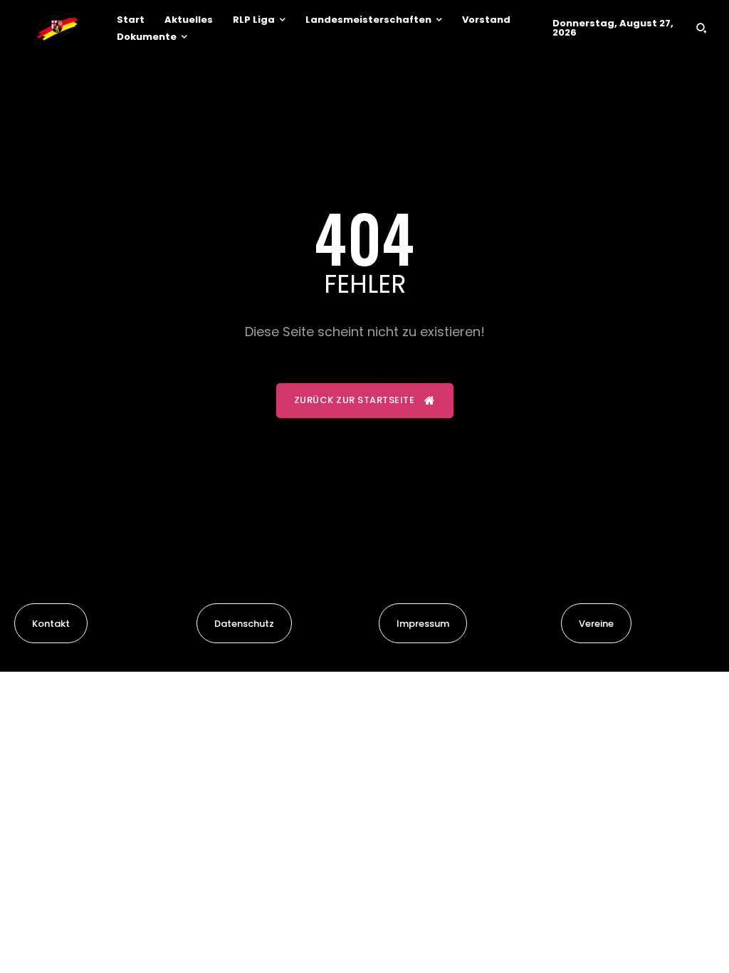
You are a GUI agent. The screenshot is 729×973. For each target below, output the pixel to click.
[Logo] (57, 28)
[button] (701, 27)
